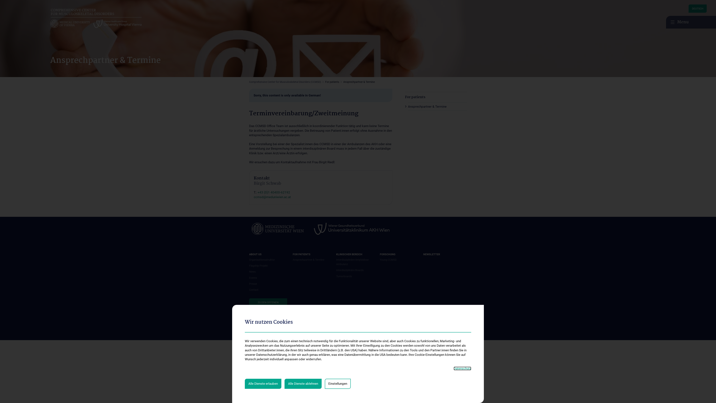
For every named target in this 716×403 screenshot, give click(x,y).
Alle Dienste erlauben (263, 383)
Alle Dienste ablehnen (303, 383)
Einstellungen (337, 383)
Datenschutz (462, 368)
